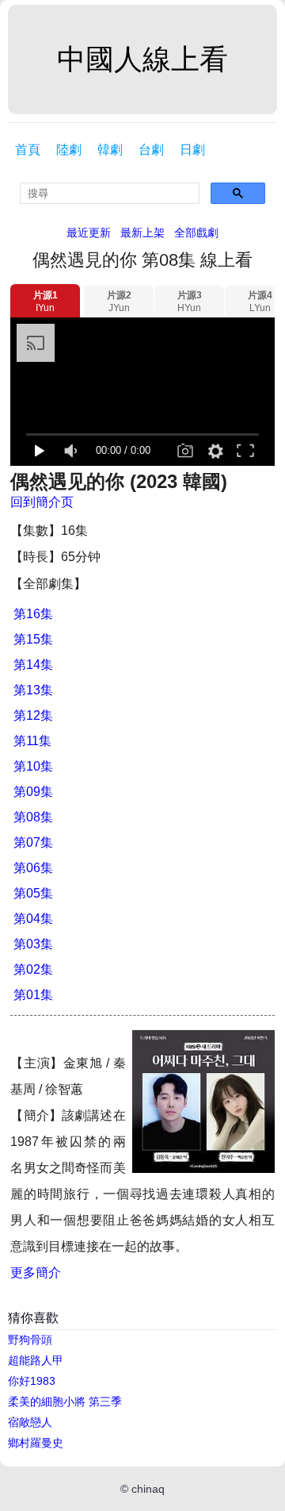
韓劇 (110, 149)
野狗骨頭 (30, 1339)
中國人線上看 (142, 59)
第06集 (33, 868)
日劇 (192, 149)
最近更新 (88, 232)
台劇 (151, 149)
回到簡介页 (42, 502)
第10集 (33, 766)
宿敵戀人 (30, 1422)
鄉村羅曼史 (35, 1442)
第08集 (33, 817)
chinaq (148, 1488)
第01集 (33, 995)
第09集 (33, 791)
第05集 (33, 893)
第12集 (33, 715)
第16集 (33, 614)
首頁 (27, 149)
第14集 (33, 664)
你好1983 (31, 1381)
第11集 (32, 741)
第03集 (33, 944)
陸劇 (69, 149)
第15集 (33, 639)
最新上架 (142, 232)
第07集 (33, 842)
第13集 (33, 690)
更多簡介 (35, 1272)
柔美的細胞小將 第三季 (65, 1401)
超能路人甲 (35, 1360)
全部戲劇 (196, 232)
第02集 (33, 969)
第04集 (33, 918)
